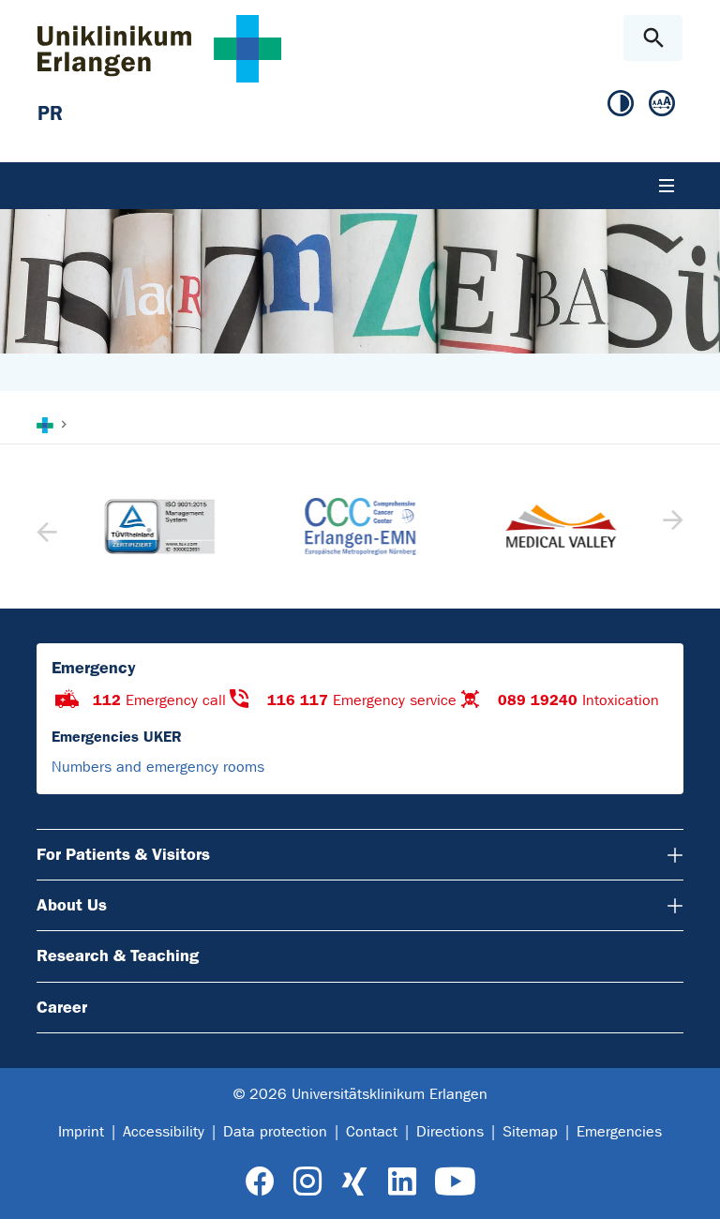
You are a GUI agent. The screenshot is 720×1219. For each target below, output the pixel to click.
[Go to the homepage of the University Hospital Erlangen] (159, 48)
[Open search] (652, 38)
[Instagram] (307, 1182)
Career (62, 1007)
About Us (72, 905)
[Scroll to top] (690, 1188)
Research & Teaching (118, 955)
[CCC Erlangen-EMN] (360, 526)
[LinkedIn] (401, 1182)
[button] (670, 526)
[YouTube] (455, 1182)
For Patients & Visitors (123, 854)
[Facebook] (260, 1182)
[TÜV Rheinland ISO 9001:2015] (159, 527)
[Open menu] (666, 185)
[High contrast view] (621, 104)
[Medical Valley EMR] (560, 526)
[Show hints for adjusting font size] (662, 104)
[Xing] (354, 1182)
